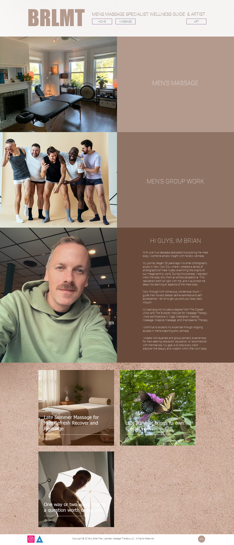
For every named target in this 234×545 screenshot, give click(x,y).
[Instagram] (31, 539)
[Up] (201, 539)
